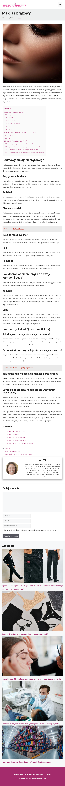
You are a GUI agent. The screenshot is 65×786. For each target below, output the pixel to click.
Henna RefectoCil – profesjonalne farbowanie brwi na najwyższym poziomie (31, 679)
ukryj (14, 109)
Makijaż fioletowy (13, 434)
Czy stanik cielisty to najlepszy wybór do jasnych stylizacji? (25, 634)
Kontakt (32, 774)
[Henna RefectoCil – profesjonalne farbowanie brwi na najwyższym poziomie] (32, 656)
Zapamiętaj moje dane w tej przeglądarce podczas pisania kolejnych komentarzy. (31, 530)
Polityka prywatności (21, 774)
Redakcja (48, 774)
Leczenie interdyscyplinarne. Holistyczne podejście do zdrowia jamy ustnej (31, 724)
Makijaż (7, 449)
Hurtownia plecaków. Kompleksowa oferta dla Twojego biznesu (26, 762)
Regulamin (39, 774)
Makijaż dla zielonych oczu (16, 437)
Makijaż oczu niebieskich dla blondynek (20, 443)
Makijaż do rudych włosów (16, 431)
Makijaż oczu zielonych (12, 451)
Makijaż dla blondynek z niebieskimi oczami (19, 454)
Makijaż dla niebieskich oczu (16, 440)
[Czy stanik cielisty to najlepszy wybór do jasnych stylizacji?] (32, 611)
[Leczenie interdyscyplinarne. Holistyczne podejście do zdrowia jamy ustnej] (32, 701)
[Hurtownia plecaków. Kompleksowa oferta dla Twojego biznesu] (32, 743)
